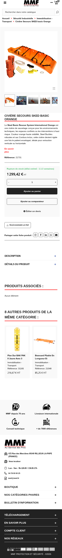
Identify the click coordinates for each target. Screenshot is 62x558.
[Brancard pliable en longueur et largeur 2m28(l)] (45, 340)
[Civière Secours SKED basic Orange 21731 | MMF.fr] (54, 88)
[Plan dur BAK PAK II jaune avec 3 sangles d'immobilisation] (17, 340)
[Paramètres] (51, 3)
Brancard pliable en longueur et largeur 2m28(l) (44, 358)
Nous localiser (15, 461)
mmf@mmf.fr (13, 478)
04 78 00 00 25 (14, 473)
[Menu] (5, 3)
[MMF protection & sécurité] (31, 3)
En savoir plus (9, 150)
